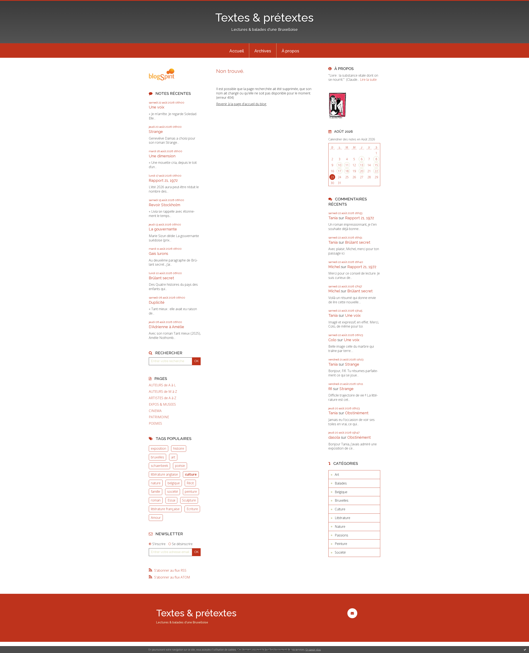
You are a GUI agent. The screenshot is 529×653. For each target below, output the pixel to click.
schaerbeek (159, 465)
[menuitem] (236, 50)
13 (361, 165)
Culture (340, 509)
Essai (171, 500)
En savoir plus (313, 649)
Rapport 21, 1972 (163, 180)
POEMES (155, 423)
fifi (330, 389)
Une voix (156, 107)
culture (191, 474)
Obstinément (356, 413)
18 (347, 171)
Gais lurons (158, 253)
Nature (340, 526)
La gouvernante (163, 229)
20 (361, 171)
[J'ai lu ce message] (525, 649)
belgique (174, 483)
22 (376, 171)
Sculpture (189, 500)
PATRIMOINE (159, 417)
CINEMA (155, 411)
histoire (178, 448)
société (172, 491)
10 (339, 165)
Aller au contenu (14, 3)
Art (337, 474)
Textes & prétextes (264, 17)
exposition (158, 448)
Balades (341, 483)
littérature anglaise (164, 474)
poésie (180, 465)
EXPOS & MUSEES (162, 404)
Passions (341, 535)
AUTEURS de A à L (162, 385)
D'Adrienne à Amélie (166, 327)
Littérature (342, 518)
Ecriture (192, 509)
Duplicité (156, 302)
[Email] (352, 613)
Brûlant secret (161, 278)
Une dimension (162, 156)
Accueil (236, 50)
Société (340, 552)
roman (156, 500)
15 (376, 165)
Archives (262, 50)
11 (347, 165)
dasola (334, 437)
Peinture (341, 543)
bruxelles (157, 457)
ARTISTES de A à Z (162, 398)
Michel (334, 267)
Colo (332, 340)
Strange (156, 131)
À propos (290, 50)
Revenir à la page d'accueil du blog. (241, 104)
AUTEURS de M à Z (163, 391)
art (173, 457)
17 (339, 171)
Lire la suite (368, 79)
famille (155, 491)
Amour (156, 517)
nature (156, 483)
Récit (190, 483)
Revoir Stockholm (164, 205)
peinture (191, 491)
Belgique (341, 492)
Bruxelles (341, 500)
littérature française (165, 509)
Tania (333, 218)
